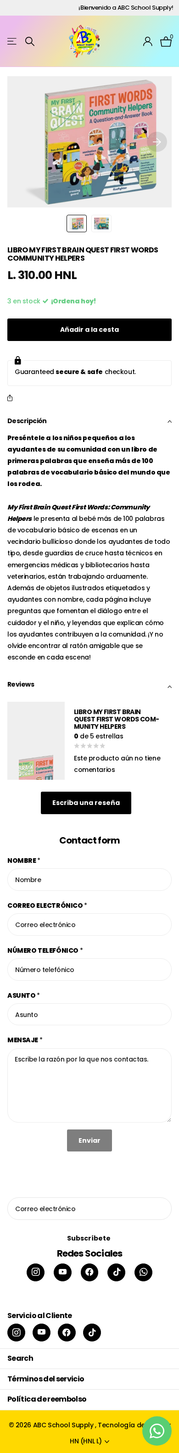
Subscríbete (89, 1238)
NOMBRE (23, 860)
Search (20, 1358)
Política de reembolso (47, 1399)
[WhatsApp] (143, 1272)
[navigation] (77, 223)
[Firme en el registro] (148, 41)
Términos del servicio (45, 1379)
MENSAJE (25, 1040)
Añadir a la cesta (89, 329)
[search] (29, 41)
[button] (157, 141)
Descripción (27, 420)
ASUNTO (23, 995)
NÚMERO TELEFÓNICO (45, 950)
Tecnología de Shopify (134, 1425)
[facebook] (90, 1272)
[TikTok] (116, 1272)
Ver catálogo (12, 41)
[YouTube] (63, 1272)
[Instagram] (36, 1272)
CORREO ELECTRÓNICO (47, 905)
